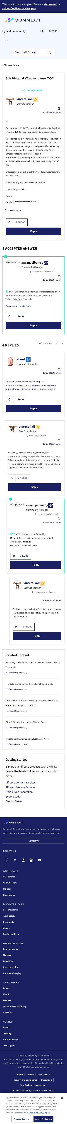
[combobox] (33, 52)
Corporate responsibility (14, 1006)
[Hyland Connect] (23, 20)
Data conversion (10, 967)
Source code (13, 797)
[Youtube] (40, 860)
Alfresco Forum (11, 65)
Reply (33, 231)
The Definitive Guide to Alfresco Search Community (29, 684)
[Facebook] (7, 860)
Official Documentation (19, 792)
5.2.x (15, 210)
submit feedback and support (19, 8)
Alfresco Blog (12, 672)
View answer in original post (18, 306)
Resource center (10, 909)
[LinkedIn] (31, 860)
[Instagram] (23, 860)
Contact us (34, 840)
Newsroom (8, 1012)
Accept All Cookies (43, 1119)
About (6, 994)
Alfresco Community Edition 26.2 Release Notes (27, 739)
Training (7, 1033)
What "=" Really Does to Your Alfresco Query (26, 722)
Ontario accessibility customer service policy (33, 1090)
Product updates (11, 934)
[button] (9, 222)
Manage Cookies (21, 1119)
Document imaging (12, 973)
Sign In (53, 31)
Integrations (9, 895)
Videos (6, 928)
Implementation (11, 949)
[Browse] (7, 41)
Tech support (9, 1045)
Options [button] (63, 65)
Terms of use (44, 1074)
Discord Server (14, 801)
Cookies (30, 1074)
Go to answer (34, 90)
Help (41, 31)
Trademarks (46, 1080)
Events (6, 1027)
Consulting (8, 961)
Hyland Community (14, 31)
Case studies (9, 876)
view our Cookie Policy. (39, 1112)
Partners (7, 1000)
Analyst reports (10, 882)
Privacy (19, 1074)
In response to (42, 271)
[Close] (62, 1098)
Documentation (10, 1039)
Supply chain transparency (32, 1085)
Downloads (8, 922)
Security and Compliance (25, 1080)
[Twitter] (15, 860)
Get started (50, 4)
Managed (7, 955)
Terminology (9, 916)
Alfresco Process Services (20, 787)
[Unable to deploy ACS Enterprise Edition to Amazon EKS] (56, 343)
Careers (6, 988)
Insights (7, 889)
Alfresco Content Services (25, 201)
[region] (33, 1108)
